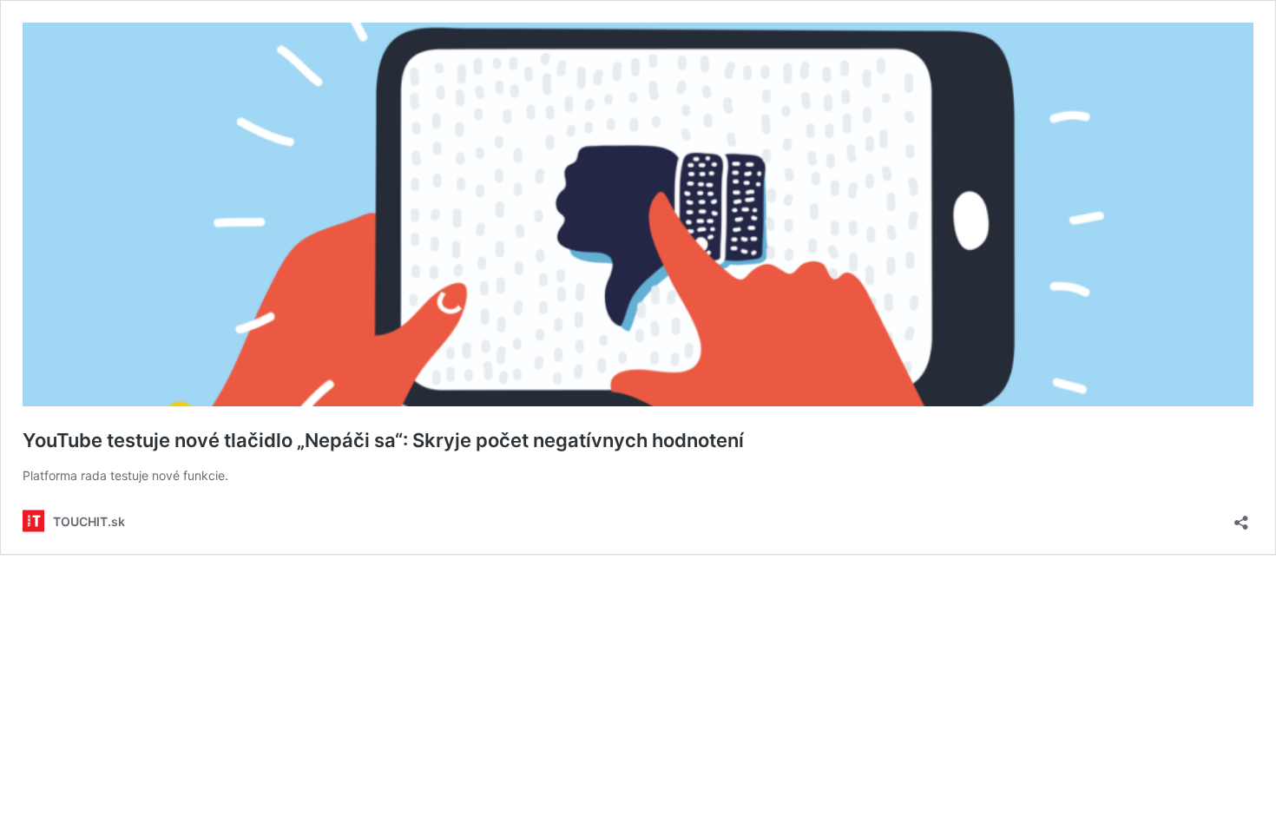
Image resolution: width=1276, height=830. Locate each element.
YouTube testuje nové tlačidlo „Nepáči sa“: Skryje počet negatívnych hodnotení (383, 440)
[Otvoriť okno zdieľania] (1241, 517)
